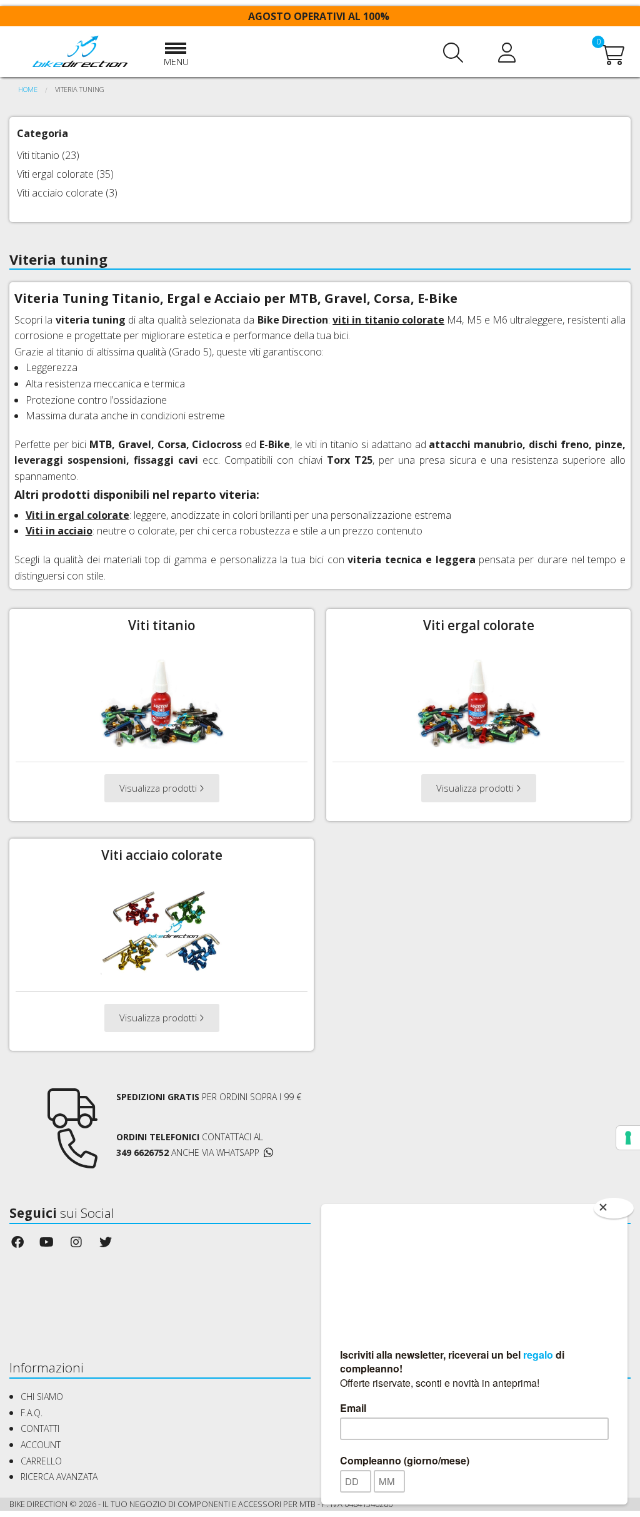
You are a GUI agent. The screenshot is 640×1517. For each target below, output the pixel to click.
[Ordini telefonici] (78, 1160)
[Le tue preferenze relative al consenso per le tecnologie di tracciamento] (628, 1138)
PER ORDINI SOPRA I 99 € (208, 1097)
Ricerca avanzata (59, 1477)
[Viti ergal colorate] (478, 701)
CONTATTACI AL (189, 1137)
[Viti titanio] (161, 701)
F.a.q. (31, 1413)
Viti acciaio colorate (60, 193)
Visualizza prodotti (159, 788)
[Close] (614, 1208)
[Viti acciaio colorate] (161, 931)
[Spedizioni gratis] (73, 1119)
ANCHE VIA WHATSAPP (215, 1152)
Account (41, 1445)
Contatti (40, 1428)
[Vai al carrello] (613, 59)
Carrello (41, 1461)
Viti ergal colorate (55, 174)
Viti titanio (38, 155)
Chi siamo (42, 1396)
